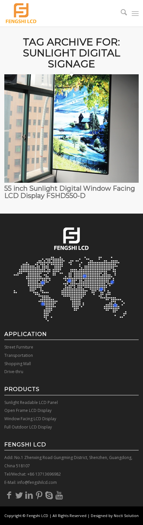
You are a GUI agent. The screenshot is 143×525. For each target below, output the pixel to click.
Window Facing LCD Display (30, 419)
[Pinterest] (39, 495)
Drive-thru (13, 371)
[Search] (120, 13)
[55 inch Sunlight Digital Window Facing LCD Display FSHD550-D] (71, 180)
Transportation (18, 355)
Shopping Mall (17, 363)
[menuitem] (120, 13)
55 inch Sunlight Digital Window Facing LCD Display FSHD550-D (69, 192)
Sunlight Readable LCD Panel (31, 402)
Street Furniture (18, 347)
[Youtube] (59, 495)
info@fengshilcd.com (37, 482)
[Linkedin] (29, 495)
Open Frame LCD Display (28, 410)
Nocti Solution (126, 515)
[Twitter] (19, 495)
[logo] (58, 13)
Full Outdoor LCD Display (28, 427)
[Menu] (135, 13)
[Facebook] (9, 495)
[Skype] (49, 495)
